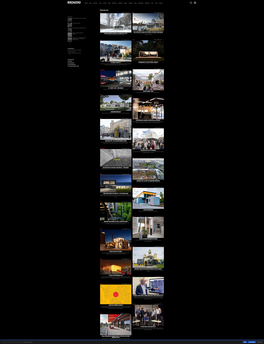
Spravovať (259, 342)
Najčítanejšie (71, 62)
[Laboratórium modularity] (115, 103)
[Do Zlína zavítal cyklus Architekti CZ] (148, 315)
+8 (163, 97)
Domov (86, 3)
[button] (70, 43)
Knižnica (131, 3)
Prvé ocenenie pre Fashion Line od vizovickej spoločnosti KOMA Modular (148, 32)
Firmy (109, 3)
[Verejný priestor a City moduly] (115, 240)
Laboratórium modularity (116, 112)
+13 (130, 148)
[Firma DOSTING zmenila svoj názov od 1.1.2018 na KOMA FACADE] (115, 183)
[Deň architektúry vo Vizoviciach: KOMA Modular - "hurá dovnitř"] (115, 158)
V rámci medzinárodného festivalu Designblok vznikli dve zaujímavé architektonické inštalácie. (148, 271)
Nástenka (70, 61)
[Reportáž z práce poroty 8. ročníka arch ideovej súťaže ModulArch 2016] (148, 286)
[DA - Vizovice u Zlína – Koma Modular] (115, 79)
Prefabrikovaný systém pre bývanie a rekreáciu (148, 62)
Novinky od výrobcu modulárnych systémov (148, 239)
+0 (163, 187)
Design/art (140, 3)
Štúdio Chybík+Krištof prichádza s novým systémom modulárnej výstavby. (116, 113)
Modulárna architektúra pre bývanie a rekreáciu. (115, 34)
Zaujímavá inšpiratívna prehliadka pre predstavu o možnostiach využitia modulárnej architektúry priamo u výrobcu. (148, 152)
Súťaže (104, 3)
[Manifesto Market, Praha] (148, 79)
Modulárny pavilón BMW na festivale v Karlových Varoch (116, 221)
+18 (163, 12)
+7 (163, 304)
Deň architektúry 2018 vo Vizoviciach (148, 150)
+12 (130, 40)
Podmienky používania (28, 342)
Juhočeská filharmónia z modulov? (116, 305)
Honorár (120, 3)
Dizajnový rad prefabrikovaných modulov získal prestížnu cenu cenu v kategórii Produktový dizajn (148, 34)
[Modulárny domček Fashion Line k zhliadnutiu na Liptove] (115, 23)
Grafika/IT (147, 3)
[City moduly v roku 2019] (115, 51)
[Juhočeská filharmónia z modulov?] (115, 294)
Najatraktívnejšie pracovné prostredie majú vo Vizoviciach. (148, 120)
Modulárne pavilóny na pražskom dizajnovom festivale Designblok (148, 269)
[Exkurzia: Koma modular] (148, 198)
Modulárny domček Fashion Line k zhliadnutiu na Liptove (115, 33)
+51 (163, 39)
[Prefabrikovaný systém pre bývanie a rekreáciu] (148, 50)
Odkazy (161, 3)
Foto (152, 3)
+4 (163, 276)
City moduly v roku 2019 (116, 62)
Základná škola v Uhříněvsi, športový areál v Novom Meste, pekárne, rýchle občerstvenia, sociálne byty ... (116, 339)
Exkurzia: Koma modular (148, 210)
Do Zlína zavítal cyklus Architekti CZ (148, 326)
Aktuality (70, 16)
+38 (130, 12)
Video (156, 3)
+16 (130, 118)
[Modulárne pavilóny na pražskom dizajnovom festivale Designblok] (148, 257)
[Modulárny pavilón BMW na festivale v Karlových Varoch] (115, 211)
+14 (163, 68)
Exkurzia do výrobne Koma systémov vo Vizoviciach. (148, 211)
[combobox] (191, 2)
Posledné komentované (73, 66)
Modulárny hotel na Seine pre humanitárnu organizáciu (148, 181)
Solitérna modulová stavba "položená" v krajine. (148, 63)
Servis (125, 3)
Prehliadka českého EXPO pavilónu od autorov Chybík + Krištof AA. (115, 89)
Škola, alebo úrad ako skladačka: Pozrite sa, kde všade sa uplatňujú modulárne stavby (116, 337)
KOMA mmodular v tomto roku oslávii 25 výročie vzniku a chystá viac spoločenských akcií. (148, 241)
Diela (91, 3)
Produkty (114, 3)
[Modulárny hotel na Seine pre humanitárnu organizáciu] (148, 169)
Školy (135, 3)
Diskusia (95, 3)
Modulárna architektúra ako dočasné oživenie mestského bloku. (148, 92)
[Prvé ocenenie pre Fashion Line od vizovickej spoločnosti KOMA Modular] (148, 22)
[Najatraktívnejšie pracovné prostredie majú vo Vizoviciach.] (148, 108)
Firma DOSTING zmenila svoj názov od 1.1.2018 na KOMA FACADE (115, 193)
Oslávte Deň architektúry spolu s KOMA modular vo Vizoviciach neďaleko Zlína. (115, 168)
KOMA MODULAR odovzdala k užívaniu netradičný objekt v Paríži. (148, 182)
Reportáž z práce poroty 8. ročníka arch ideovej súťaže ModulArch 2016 (148, 295)
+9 (163, 127)
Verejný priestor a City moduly (115, 251)
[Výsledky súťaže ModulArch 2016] (115, 267)
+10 (130, 174)
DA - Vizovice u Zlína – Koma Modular (115, 88)
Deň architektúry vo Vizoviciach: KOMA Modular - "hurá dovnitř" (116, 167)
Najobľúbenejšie (72, 64)
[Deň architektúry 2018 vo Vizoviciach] (148, 138)
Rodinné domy (71, 59)
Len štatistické (252, 342)
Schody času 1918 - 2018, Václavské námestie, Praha (116, 141)
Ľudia (100, 3)
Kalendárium (102, 70)
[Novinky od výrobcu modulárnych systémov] (148, 227)
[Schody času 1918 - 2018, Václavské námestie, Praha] (115, 129)
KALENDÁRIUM (71, 48)
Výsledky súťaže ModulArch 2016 (116, 275)
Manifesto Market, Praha (148, 91)
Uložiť (245, 342)
